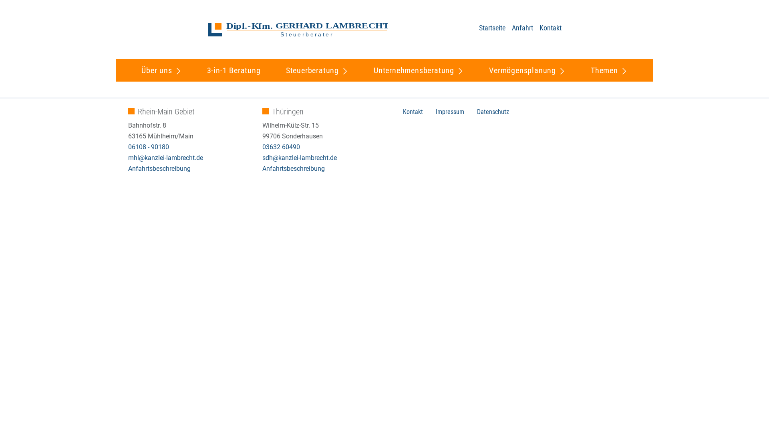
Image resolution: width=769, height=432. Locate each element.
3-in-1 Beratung (234, 70)
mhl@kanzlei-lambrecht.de (165, 158)
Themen (604, 70)
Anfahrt (522, 28)
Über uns (156, 70)
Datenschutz (493, 112)
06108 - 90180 (148, 147)
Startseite (492, 28)
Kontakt (551, 28)
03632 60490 (281, 147)
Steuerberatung (312, 70)
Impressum (450, 112)
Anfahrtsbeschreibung (159, 168)
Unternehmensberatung (414, 70)
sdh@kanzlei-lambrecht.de (299, 158)
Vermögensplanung (522, 70)
